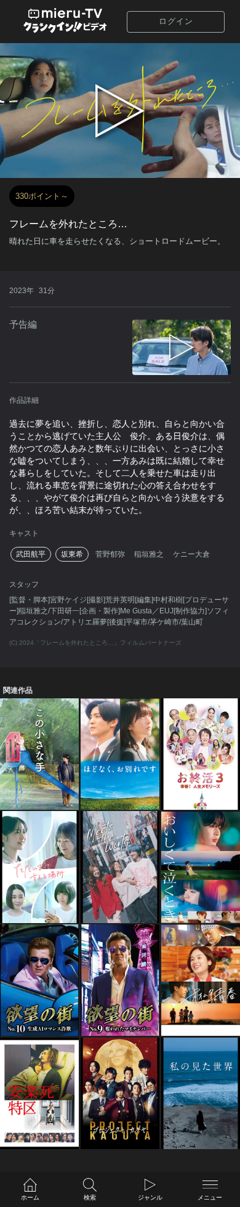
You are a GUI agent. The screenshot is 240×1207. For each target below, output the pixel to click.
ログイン (176, 21)
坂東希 (72, 554)
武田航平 (31, 554)
